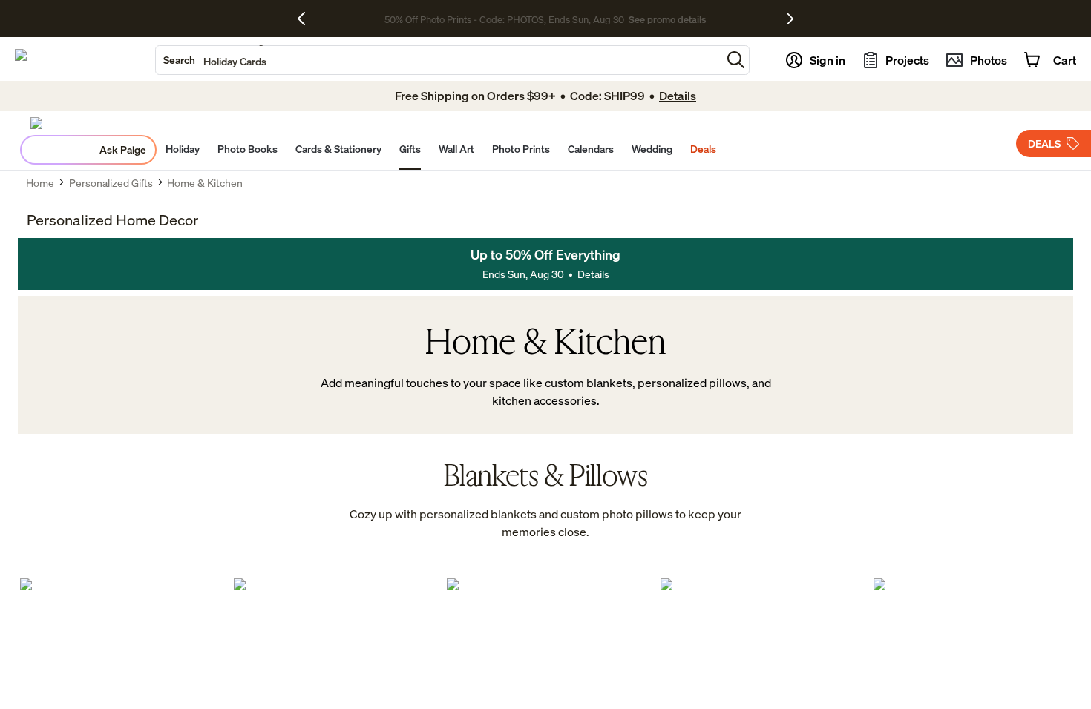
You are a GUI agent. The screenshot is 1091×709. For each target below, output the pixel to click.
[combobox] (438, 60)
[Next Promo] (790, 18)
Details (593, 274)
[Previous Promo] (307, 18)
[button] (736, 60)
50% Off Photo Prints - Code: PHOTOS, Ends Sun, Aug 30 (504, 19)
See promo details (667, 19)
